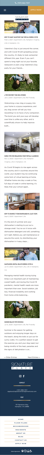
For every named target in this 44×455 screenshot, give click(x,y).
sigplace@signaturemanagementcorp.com (21, 391)
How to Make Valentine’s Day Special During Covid (21, 37)
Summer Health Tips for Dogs (13, 322)
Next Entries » (34, 357)
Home (21, 419)
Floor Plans (20, 423)
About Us (21, 433)
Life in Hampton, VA (11, 43)
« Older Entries (10, 357)
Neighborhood (21, 426)
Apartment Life (19, 40)
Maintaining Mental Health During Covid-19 (18, 264)
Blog (20, 436)
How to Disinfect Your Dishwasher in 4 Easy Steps (20, 214)
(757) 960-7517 (24, 3)
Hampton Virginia (32, 40)
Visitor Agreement (15, 451)
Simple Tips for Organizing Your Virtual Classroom (21, 156)
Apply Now (35, 10)
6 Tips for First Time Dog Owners (15, 95)
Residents (21, 430)
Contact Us (21, 440)
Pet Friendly (30, 98)
